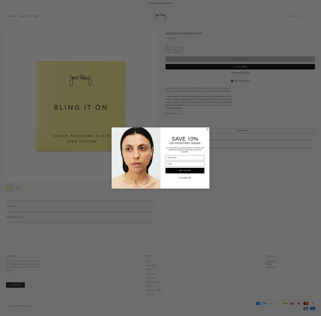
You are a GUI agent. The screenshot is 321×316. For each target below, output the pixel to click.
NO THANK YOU (185, 178)
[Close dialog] (207, 129)
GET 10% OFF (185, 171)
